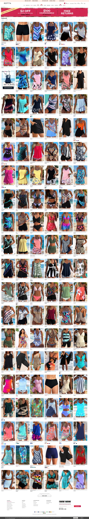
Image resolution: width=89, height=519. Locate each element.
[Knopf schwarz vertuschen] (66, 127)
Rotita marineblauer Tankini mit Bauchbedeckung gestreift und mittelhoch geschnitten (65, 255)
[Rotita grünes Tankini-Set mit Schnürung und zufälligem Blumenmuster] (37, 268)
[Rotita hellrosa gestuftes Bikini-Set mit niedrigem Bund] (37, 291)
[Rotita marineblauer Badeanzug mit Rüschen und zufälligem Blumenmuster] (80, 151)
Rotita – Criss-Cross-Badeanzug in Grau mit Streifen (78, 394)
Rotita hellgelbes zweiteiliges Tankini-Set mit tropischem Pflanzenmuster (35, 185)
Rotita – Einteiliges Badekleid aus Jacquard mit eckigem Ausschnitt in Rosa (36, 394)
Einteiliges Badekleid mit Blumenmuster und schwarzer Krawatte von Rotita (65, 41)
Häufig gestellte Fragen (9, 501)
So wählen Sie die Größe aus (9, 504)
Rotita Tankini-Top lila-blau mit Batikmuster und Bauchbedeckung (36, 41)
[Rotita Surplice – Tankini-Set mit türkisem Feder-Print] (8, 407)
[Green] (5, 187)
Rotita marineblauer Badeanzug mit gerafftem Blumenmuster (79, 185)
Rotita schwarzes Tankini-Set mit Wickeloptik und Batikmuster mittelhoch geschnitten (22, 325)
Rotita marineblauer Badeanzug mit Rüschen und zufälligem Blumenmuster (79, 162)
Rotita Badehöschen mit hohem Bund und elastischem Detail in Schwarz (51, 394)
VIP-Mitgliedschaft (23, 505)
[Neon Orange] (60, 257)
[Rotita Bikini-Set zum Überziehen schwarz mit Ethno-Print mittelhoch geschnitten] (51, 479)
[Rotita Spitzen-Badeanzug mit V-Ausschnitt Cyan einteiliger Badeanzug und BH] (80, 360)
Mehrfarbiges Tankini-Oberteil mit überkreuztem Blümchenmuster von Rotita (22, 209)
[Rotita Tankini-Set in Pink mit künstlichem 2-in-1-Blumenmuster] (8, 56)
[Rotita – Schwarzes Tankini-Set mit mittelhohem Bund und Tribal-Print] (8, 244)
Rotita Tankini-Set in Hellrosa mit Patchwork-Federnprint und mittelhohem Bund (36, 90)
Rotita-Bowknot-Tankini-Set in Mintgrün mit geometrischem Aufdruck (22, 441)
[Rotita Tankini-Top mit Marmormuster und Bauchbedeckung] (8, 268)
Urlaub (31, 5)
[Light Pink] (59, 187)
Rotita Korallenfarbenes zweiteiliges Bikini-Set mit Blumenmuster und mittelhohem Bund (51, 232)
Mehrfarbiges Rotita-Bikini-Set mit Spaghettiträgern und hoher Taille (22, 348)
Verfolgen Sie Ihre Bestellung (10, 505)
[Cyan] (2, 44)
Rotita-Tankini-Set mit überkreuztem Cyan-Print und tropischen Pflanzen (80, 418)
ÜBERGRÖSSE (48, 5)
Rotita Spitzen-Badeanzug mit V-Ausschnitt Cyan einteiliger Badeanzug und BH (80, 371)
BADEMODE (41, 5)
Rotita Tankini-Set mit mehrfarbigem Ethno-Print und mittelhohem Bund (22, 232)
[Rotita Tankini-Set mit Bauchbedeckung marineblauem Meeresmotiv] (51, 31)
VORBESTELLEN (28, 5)
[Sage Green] (30, 280)
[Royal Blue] (30, 443)
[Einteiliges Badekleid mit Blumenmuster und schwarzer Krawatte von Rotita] (66, 31)
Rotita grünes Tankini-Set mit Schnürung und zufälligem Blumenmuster (37, 278)
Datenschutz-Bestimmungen (49, 502)
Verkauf (64, 5)
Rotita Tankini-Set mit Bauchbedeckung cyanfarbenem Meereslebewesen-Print (6, 41)
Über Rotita (34, 501)
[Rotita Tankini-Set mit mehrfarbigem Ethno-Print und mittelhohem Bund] (23, 221)
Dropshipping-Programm (35, 504)
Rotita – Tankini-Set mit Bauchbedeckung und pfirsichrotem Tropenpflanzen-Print (7, 441)
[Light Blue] (74, 116)
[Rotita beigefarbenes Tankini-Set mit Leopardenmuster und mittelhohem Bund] (37, 56)
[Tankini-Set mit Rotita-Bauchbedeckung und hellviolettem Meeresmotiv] (80, 479)
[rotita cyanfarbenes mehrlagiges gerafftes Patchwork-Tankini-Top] (23, 244)
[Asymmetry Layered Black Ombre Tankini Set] (23, 407)
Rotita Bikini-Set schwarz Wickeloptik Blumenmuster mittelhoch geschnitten (51, 209)
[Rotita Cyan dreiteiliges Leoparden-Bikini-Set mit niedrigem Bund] (66, 221)
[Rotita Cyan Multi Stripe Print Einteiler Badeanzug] (23, 56)
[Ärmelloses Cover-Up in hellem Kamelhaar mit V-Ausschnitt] (37, 360)
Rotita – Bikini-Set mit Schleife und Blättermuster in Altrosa (64, 441)
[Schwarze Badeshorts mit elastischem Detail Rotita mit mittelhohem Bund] (23, 31)
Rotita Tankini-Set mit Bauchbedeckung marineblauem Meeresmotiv (51, 41)
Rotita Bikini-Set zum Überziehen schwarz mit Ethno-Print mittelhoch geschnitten (51, 490)
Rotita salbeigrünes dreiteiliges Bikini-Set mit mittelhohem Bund (7, 348)
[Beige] (59, 396)
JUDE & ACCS (60, 5)
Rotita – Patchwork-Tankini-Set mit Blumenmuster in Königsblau (36, 441)
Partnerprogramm (35, 502)
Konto (76, 3)
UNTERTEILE (56, 5)
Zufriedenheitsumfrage (35, 505)
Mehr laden (44, 495)
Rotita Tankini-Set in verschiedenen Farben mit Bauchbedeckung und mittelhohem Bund (65, 209)
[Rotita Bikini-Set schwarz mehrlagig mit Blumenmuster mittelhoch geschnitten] (80, 221)
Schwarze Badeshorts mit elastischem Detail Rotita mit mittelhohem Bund (22, 41)
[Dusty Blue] (30, 467)
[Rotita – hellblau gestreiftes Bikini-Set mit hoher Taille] (8, 479)
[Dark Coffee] (35, 467)
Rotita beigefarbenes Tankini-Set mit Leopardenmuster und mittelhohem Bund (36, 67)
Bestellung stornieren (24, 506)
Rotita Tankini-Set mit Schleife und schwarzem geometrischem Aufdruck (65, 162)
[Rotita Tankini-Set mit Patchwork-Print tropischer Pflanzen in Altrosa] (37, 244)
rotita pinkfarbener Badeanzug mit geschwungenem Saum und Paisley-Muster (66, 114)
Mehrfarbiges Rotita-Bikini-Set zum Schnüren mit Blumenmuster (36, 209)
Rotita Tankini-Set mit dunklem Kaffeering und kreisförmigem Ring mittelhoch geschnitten (80, 325)
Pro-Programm (34, 503)
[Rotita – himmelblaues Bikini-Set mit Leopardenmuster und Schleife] (66, 407)
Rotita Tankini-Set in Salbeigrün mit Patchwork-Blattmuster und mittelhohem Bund (65, 302)
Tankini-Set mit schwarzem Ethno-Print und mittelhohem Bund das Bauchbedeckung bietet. (51, 185)
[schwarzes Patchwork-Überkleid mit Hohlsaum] (8, 360)
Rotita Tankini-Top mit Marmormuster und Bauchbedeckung (7, 278)
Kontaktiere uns (23, 507)
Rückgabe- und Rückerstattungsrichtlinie (11, 502)
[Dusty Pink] (59, 443)
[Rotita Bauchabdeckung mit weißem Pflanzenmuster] (80, 268)
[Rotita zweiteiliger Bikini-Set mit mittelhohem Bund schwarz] (37, 221)
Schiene (79, 3)
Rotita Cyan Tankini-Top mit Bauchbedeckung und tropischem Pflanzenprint (21, 90)
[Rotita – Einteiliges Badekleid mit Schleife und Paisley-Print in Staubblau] (51, 407)
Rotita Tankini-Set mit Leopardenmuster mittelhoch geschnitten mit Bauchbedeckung (7, 209)
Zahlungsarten (23, 501)
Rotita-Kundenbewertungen (9, 507)
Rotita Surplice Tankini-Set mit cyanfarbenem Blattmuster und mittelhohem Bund (7, 465)
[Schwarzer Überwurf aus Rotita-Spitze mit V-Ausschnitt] (66, 360)
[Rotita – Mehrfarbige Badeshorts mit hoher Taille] (23, 360)
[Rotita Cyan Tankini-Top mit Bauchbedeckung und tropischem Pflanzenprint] (23, 479)
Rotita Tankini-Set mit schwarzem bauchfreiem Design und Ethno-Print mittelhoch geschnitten (51, 162)
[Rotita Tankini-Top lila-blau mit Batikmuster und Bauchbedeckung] (37, 31)
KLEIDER (45, 5)
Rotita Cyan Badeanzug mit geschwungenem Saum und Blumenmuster (80, 209)
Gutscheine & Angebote (9, 506)
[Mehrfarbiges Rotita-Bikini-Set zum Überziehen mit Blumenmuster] (23, 127)
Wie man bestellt (23, 503)
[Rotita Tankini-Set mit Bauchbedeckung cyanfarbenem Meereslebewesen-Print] (8, 31)
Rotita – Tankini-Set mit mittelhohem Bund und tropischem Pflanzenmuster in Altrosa (64, 90)
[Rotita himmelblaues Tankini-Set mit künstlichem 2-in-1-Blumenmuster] (51, 127)
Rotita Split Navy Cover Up (76, 441)
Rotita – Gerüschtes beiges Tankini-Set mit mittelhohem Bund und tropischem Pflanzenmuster (80, 348)
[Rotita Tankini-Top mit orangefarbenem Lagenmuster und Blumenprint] (80, 291)
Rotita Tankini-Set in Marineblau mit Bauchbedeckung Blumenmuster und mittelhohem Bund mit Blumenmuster (51, 90)
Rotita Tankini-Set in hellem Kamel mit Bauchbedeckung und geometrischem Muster (79, 255)
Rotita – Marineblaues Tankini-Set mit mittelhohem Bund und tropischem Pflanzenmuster (36, 114)
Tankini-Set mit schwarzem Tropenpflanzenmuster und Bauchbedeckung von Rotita (35, 490)
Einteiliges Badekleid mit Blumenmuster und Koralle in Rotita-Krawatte (51, 441)
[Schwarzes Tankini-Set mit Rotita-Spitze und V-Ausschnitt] (80, 56)
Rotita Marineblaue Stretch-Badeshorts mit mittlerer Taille (50, 465)
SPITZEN (38, 5)
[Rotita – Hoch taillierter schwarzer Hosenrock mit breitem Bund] (37, 127)
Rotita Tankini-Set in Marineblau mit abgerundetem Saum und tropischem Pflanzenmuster (65, 278)
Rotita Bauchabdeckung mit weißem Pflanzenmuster (79, 278)
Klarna (22, 502)
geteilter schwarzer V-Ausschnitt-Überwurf (78, 90)
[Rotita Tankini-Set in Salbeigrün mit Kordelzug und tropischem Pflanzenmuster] (8, 291)
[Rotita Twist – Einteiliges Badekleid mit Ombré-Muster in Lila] (8, 151)
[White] (46, 43)
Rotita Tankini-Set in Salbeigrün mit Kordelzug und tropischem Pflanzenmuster (7, 302)
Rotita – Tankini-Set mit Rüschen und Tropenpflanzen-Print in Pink (7, 185)
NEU (24, 5)
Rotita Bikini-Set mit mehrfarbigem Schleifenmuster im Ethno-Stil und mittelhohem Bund (51, 348)
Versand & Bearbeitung (9, 503)
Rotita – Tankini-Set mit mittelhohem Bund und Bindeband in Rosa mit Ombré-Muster (8, 394)
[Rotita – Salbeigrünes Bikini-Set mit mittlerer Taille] (51, 244)
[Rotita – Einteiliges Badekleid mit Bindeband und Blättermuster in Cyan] (23, 151)
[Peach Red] (59, 92)
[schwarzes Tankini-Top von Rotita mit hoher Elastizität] (51, 268)
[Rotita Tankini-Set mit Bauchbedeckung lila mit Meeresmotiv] (66, 56)
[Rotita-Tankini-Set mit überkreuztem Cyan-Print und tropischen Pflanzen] (80, 407)
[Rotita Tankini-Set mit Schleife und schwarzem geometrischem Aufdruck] (66, 151)
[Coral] (76, 140)
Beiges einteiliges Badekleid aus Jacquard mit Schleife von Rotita (65, 394)
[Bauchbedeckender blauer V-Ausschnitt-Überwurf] (66, 479)
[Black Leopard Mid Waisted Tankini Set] (51, 56)
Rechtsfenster (47, 503)
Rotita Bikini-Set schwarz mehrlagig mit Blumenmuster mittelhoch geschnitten (80, 232)
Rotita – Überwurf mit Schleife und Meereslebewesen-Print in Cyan (22, 465)
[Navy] (17, 44)
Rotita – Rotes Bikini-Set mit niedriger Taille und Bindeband (79, 465)
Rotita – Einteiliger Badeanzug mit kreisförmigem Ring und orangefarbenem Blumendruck (50, 371)
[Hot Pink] (2, 187)
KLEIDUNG (34, 5)
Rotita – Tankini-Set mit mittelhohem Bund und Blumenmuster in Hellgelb (22, 185)
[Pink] (18, 44)
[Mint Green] (16, 443)
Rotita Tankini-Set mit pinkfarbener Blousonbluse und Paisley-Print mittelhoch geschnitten (36, 162)
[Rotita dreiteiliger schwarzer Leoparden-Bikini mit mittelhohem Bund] (8, 127)
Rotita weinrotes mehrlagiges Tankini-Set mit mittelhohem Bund (51, 325)
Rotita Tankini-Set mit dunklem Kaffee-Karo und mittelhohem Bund (36, 325)
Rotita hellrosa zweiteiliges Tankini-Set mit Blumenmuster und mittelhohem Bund (65, 185)
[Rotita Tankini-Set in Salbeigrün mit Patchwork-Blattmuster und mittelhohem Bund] (66, 291)
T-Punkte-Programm (24, 504)
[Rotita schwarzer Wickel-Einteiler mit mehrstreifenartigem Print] (8, 221)
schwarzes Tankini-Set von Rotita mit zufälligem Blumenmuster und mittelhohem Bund (22, 278)
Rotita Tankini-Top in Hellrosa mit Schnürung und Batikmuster (7, 325)
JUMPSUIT (52, 5)
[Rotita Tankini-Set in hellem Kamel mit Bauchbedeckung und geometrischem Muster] (80, 244)
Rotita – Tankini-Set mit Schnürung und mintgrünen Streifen (65, 348)
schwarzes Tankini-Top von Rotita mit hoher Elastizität (50, 278)
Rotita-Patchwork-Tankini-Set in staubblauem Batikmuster (35, 465)
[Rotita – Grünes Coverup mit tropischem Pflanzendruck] (37, 407)
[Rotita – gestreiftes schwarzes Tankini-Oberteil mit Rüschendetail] (80, 31)
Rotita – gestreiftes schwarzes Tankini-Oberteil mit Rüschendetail (80, 41)
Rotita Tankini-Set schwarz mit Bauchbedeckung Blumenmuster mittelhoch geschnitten (51, 302)
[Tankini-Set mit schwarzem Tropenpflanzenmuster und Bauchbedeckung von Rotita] (37, 479)
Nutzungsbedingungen (48, 501)
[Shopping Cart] (84, 3)
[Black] (16, 44)
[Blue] (60, 443)
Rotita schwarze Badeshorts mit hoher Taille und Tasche (64, 465)
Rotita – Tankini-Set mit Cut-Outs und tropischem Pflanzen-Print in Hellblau (22, 394)
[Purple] (3, 44)
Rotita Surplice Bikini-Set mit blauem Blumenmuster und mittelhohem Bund (37, 348)
